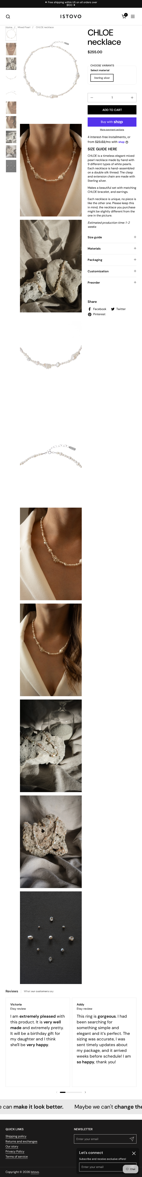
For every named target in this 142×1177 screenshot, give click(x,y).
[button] (8, 16)
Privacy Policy (15, 1151)
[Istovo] (71, 17)
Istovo (35, 1172)
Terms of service (17, 1157)
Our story (12, 1146)
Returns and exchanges (21, 1141)
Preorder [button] (94, 282)
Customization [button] (98, 271)
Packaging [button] (95, 260)
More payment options (112, 129)
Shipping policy (16, 1136)
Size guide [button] (95, 237)
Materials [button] (94, 248)
